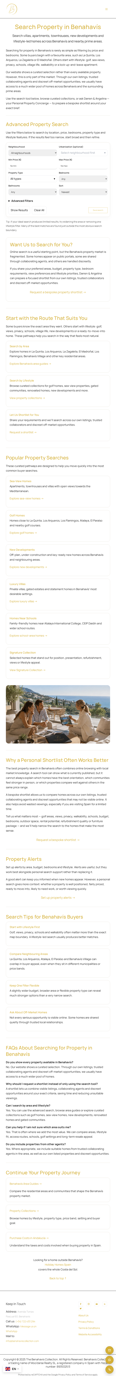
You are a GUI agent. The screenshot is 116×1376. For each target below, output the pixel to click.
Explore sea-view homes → (27, 498)
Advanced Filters (22, 201)
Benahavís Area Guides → (26, 1183)
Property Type (15, 172)
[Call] (109, 1369)
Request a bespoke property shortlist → (58, 292)
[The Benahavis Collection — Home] (11, 9)
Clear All (39, 210)
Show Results (19, 210)
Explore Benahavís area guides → (30, 363)
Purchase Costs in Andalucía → (29, 1238)
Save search (98, 210)
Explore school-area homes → (28, 635)
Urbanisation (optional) (71, 146)
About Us (83, 1315)
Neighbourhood (16, 146)
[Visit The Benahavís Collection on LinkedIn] (104, 1304)
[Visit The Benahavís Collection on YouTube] (96, 1304)
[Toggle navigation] (106, 9)
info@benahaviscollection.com (22, 1341)
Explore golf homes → (23, 532)
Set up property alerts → (58, 898)
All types (15, 178)
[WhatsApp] (109, 1360)
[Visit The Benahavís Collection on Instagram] (88, 1304)
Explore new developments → (28, 567)
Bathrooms (14, 185)
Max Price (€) (65, 159)
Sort (61, 185)
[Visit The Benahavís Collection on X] (80, 1308)
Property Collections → (24, 1211)
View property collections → (27, 398)
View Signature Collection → (28, 670)
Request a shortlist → (23, 432)
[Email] (109, 1350)
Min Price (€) (14, 159)
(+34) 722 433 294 (25, 1321)
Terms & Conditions (89, 1328)
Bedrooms (64, 172)
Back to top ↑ (58, 1278)
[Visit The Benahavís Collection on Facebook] (80, 1304)
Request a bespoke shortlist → (58, 840)
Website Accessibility (90, 1334)
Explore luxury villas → (23, 601)
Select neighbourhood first (78, 152)
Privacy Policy (86, 1321)
